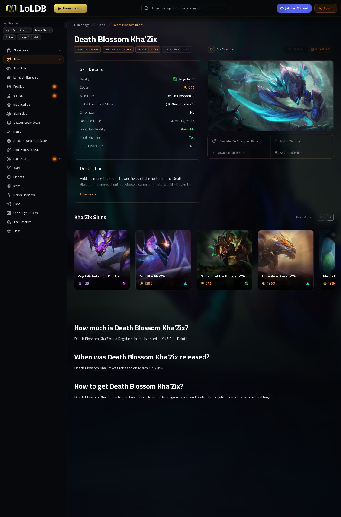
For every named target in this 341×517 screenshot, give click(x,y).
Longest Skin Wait (29, 37)
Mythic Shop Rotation (17, 30)
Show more (88, 194)
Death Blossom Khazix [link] (128, 24)
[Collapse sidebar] (66, 25)
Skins (101, 24)
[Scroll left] (321, 217)
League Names (42, 30)
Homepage (82, 24)
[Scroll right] (330, 217)
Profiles (9, 37)
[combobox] (185, 8)
